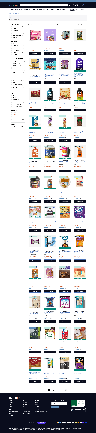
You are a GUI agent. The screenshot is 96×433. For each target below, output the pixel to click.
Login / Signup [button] (75, 4)
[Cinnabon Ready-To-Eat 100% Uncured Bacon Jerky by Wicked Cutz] (50, 64)
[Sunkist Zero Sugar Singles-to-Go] (80, 212)
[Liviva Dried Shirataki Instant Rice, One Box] (35, 121)
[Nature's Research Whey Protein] (35, 182)
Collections (15, 13)
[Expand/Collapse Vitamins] (24, 72)
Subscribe (55, 407)
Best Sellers (25, 404)
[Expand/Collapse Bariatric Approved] (24, 63)
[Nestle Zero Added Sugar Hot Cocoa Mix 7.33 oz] (80, 121)
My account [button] (75, 5)
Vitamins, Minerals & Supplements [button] (74, 10)
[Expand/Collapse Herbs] (24, 67)
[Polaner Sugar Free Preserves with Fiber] (65, 302)
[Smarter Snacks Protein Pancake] (50, 35)
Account (36, 404)
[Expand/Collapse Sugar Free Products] (24, 70)
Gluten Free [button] (45, 9)
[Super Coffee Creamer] (50, 121)
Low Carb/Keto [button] (27, 9)
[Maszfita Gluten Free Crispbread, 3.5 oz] (65, 35)
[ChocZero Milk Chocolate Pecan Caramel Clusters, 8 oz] (35, 94)
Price (13, 124)
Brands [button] (11, 9)
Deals (24, 408)
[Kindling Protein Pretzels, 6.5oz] (80, 35)
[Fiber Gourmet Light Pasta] (50, 363)
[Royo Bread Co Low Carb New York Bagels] (80, 151)
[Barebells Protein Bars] (50, 241)
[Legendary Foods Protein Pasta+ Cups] (65, 151)
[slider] (11, 129)
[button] (84, 5)
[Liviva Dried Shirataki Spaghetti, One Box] (65, 241)
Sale (23, 409)
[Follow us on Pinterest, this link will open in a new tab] (33, 422)
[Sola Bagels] (35, 151)
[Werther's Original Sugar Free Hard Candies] (65, 212)
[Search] (69, 5)
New (22, 9)
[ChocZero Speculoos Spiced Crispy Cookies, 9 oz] (35, 363)
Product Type (15, 24)
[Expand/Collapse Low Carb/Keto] (24, 60)
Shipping (36, 402)
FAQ (10, 409)
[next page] (66, 390)
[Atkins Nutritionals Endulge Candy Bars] (65, 272)
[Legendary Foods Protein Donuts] (80, 272)
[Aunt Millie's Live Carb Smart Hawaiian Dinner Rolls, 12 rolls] (35, 272)
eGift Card (11, 413)
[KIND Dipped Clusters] (80, 363)
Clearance (83, 9)
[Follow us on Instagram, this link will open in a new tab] (31, 422)
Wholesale (37, 409)
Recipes (10, 406)
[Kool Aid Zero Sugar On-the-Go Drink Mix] (65, 333)
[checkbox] (18, 26)
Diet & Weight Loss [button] (37, 9)
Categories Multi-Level (17, 58)
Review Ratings (15, 110)
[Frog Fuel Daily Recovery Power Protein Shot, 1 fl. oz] (50, 94)
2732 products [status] (30, 24)
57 (63, 390)
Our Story (11, 402)
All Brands (25, 402)
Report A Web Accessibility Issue (79, 413)
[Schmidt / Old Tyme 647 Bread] (35, 212)
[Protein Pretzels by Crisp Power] (50, 302)
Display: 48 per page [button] (57, 24)
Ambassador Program (13, 411)
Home (10, 13)
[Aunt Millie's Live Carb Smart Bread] (50, 182)
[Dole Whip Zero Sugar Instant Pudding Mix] (35, 35)
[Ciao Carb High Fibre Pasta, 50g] (35, 333)
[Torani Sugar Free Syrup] (50, 151)
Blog (10, 404)
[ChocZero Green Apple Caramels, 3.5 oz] (65, 94)
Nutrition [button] (52, 9)
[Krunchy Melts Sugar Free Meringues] (65, 182)
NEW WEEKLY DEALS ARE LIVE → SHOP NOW (46, 1)
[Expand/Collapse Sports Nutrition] (24, 68)
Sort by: (82, 24)
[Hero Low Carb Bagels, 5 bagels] (80, 333)
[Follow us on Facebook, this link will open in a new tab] (29, 422)
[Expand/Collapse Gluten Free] (24, 61)
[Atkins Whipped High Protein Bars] (80, 182)
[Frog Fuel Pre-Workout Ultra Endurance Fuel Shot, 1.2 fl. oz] (80, 94)
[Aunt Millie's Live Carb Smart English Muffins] (65, 121)
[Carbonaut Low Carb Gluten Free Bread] (50, 272)
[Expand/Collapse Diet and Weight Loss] (24, 65)
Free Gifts (11, 415)
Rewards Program (26, 413)
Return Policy (37, 408)
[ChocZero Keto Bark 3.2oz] (35, 302)
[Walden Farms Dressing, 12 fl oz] (50, 333)
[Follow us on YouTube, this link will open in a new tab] (35, 422)
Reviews (11, 408)
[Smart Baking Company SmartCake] (35, 241)
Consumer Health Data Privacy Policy (41, 412)
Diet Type (14, 77)
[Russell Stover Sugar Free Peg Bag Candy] (50, 212)
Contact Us (37, 406)
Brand (13, 93)
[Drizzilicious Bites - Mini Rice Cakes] (80, 241)
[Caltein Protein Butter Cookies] (35, 64)
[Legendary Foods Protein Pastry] (80, 302)
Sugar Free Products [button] (60, 9)
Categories (17, 9)
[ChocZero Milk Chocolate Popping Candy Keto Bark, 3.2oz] (65, 64)
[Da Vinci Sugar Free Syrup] (65, 363)
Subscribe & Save (26, 411)
